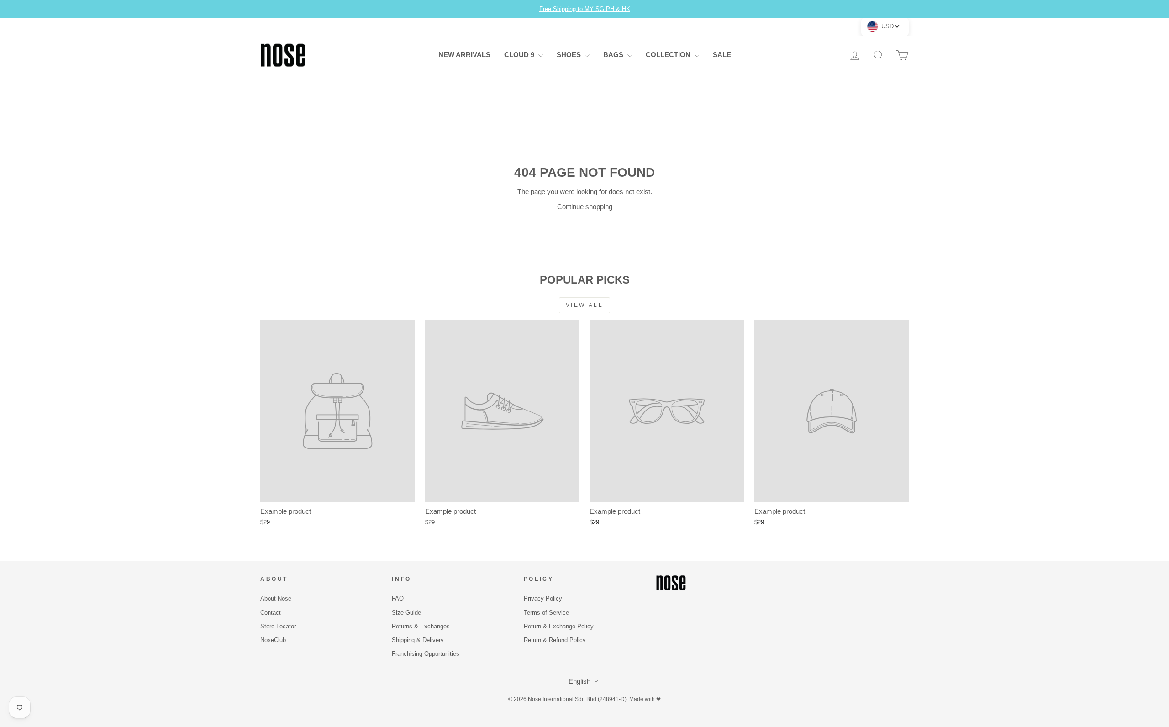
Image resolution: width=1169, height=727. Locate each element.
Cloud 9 (520, 54)
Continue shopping (584, 207)
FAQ (398, 598)
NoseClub (273, 640)
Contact (270, 612)
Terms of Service (546, 612)
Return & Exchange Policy (559, 626)
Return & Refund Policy (555, 640)
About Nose (275, 598)
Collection (669, 54)
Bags (614, 54)
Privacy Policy (543, 598)
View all (585, 305)
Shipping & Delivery (418, 640)
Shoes (570, 54)
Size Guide (406, 612)
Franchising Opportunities (425, 653)
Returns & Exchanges (421, 626)
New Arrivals (464, 54)
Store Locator (278, 626)
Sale (722, 54)
